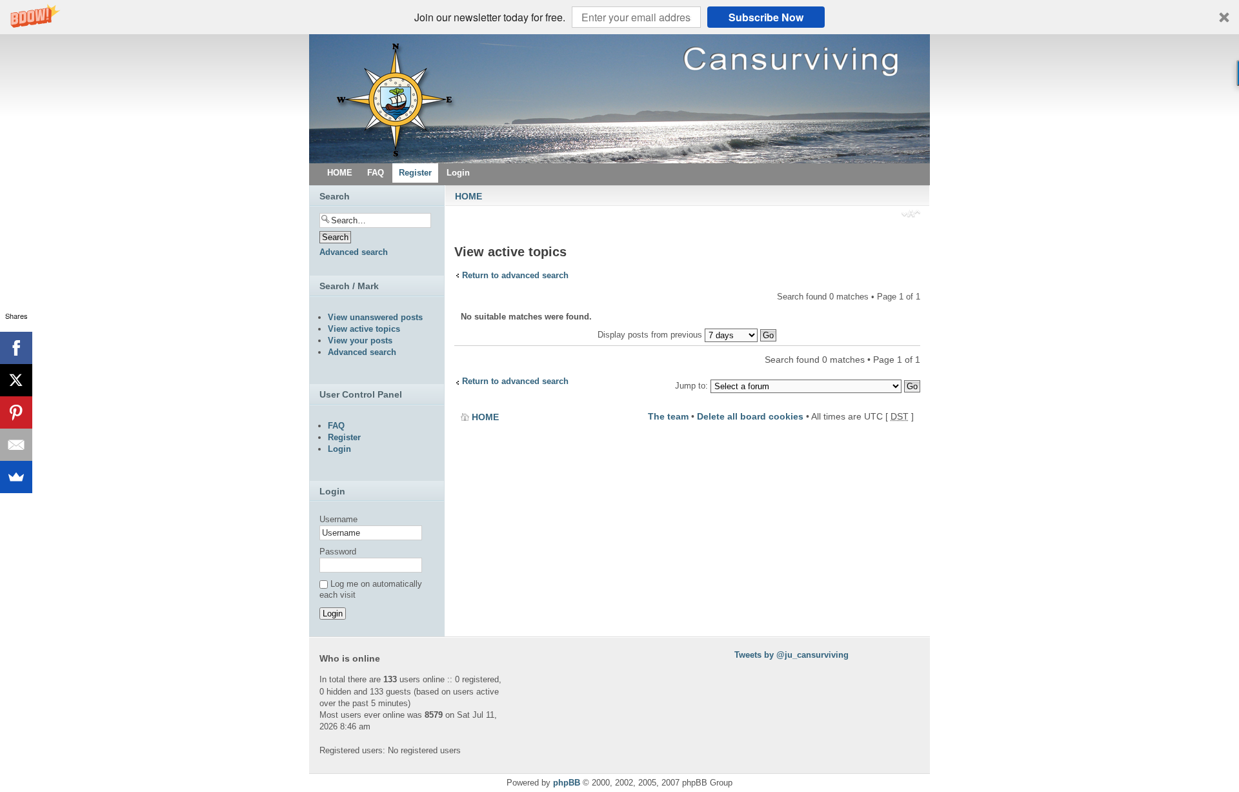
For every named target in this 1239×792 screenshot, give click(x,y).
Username (338, 519)
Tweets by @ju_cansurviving (791, 655)
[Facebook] (16, 348)
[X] (16, 380)
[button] (619, 17)
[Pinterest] (16, 412)
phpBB (566, 782)
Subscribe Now (766, 17)
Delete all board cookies (750, 416)
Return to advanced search (515, 275)
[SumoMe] (16, 477)
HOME (468, 196)
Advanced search (353, 252)
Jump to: (691, 386)
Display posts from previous (651, 335)
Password (337, 551)
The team (668, 416)
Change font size (911, 215)
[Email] (16, 445)
